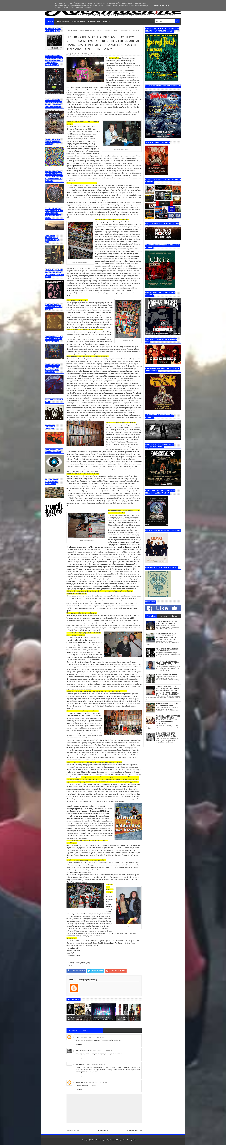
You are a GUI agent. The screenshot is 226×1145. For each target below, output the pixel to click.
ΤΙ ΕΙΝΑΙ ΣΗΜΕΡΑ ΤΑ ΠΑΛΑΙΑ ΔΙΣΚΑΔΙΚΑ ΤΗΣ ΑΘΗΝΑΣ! (166, 622)
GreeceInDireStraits (84, 1051)
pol (77, 1037)
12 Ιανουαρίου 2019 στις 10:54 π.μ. (91, 1037)
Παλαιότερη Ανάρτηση (134, 1130)
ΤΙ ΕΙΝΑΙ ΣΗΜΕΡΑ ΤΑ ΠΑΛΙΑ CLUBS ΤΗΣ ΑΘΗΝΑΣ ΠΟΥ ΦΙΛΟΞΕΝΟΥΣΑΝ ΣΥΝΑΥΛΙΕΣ (166, 635)
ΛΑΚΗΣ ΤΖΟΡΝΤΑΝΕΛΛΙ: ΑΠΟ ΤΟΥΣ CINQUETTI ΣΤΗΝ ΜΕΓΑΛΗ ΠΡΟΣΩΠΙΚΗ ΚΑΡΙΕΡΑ (168, 663)
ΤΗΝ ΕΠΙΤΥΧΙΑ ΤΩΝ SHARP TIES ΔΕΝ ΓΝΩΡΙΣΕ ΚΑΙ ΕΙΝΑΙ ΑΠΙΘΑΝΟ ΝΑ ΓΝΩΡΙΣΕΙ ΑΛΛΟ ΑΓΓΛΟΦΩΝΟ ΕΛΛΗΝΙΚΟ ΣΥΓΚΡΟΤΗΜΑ (168, 719)
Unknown (79, 1082)
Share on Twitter (97, 970)
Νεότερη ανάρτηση (73, 1130)
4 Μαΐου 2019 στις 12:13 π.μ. (103, 1051)
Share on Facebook (78, 970)
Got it (169, 5)
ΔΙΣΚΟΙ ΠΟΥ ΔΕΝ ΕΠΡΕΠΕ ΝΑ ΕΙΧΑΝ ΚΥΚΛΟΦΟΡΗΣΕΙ (167, 705)
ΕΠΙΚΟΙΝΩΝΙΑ (94, 21)
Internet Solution (141, 1140)
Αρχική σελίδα (103, 1130)
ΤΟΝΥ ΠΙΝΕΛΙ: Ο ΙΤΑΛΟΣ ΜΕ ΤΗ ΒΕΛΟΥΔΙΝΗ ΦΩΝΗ (167, 650)
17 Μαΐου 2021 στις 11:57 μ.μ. (95, 1064)
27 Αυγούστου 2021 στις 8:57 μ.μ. (96, 1082)
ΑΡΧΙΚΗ (49, 21)
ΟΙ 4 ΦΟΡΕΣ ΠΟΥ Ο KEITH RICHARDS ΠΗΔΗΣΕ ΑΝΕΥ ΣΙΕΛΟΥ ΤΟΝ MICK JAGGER (166, 735)
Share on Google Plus (117, 970)
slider (94, 54)
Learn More (159, 5)
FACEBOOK (106, 21)
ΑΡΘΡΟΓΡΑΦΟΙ (78, 21)
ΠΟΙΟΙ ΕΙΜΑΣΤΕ (62, 21)
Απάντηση (79, 1044)
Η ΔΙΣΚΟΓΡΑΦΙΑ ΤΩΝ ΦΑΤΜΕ (166, 674)
